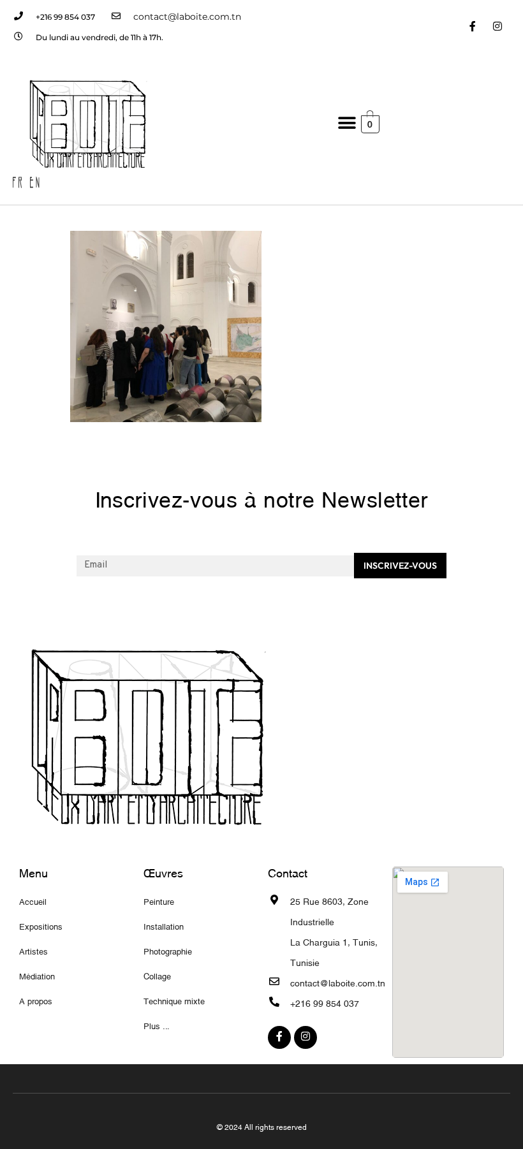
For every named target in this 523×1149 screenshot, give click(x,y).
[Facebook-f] (472, 27)
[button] (346, 123)
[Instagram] (497, 27)
